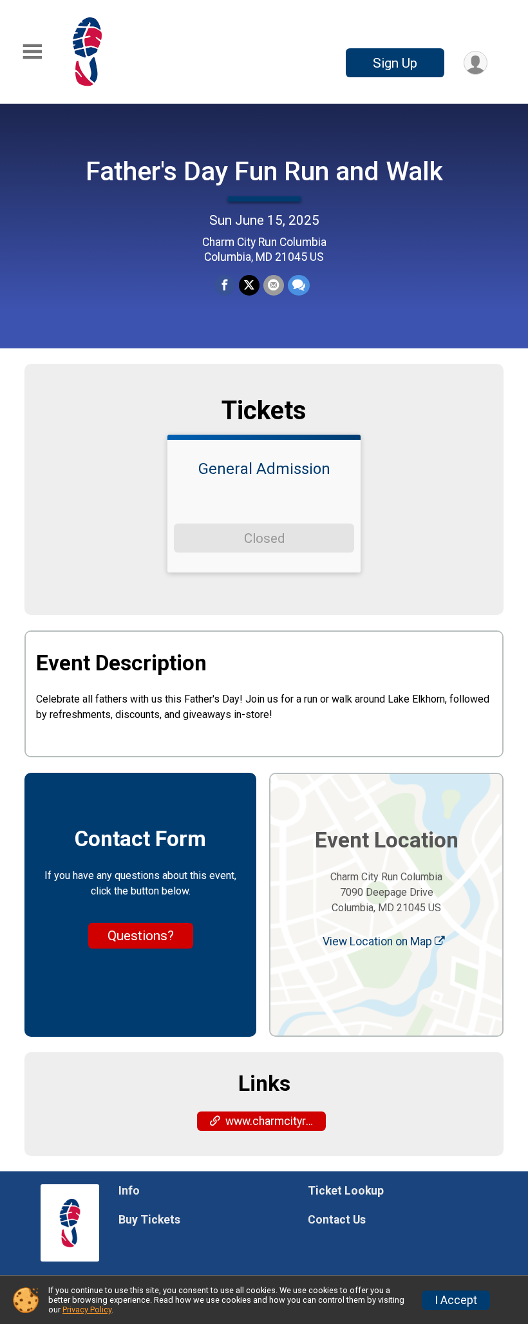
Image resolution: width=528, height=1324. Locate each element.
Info (129, 1190)
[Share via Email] (273, 285)
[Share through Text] (299, 285)
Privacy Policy (86, 1309)
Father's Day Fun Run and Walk (264, 171)
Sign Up (395, 63)
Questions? (141, 935)
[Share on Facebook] (224, 285)
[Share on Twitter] (249, 285)
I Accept (456, 1300)
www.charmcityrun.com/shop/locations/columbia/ (275, 1121)
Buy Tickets (149, 1219)
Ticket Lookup (346, 1190)
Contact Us (337, 1219)
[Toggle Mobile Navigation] (32, 52)
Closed (264, 538)
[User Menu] (475, 63)
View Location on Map (379, 941)
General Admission (264, 468)
